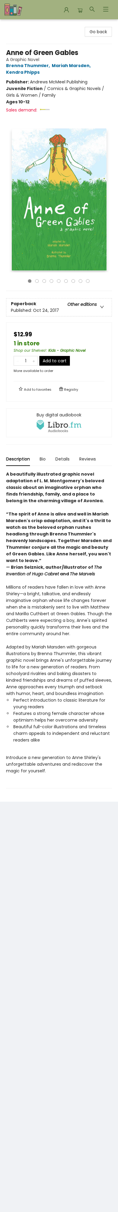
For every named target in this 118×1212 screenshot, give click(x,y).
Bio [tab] (43, 459)
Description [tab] (18, 459)
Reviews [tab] (87, 459)
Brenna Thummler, (28, 66)
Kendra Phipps (23, 72)
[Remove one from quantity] (17, 360)
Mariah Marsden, (72, 66)
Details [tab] (62, 459)
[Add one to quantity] (34, 360)
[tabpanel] (59, 629)
